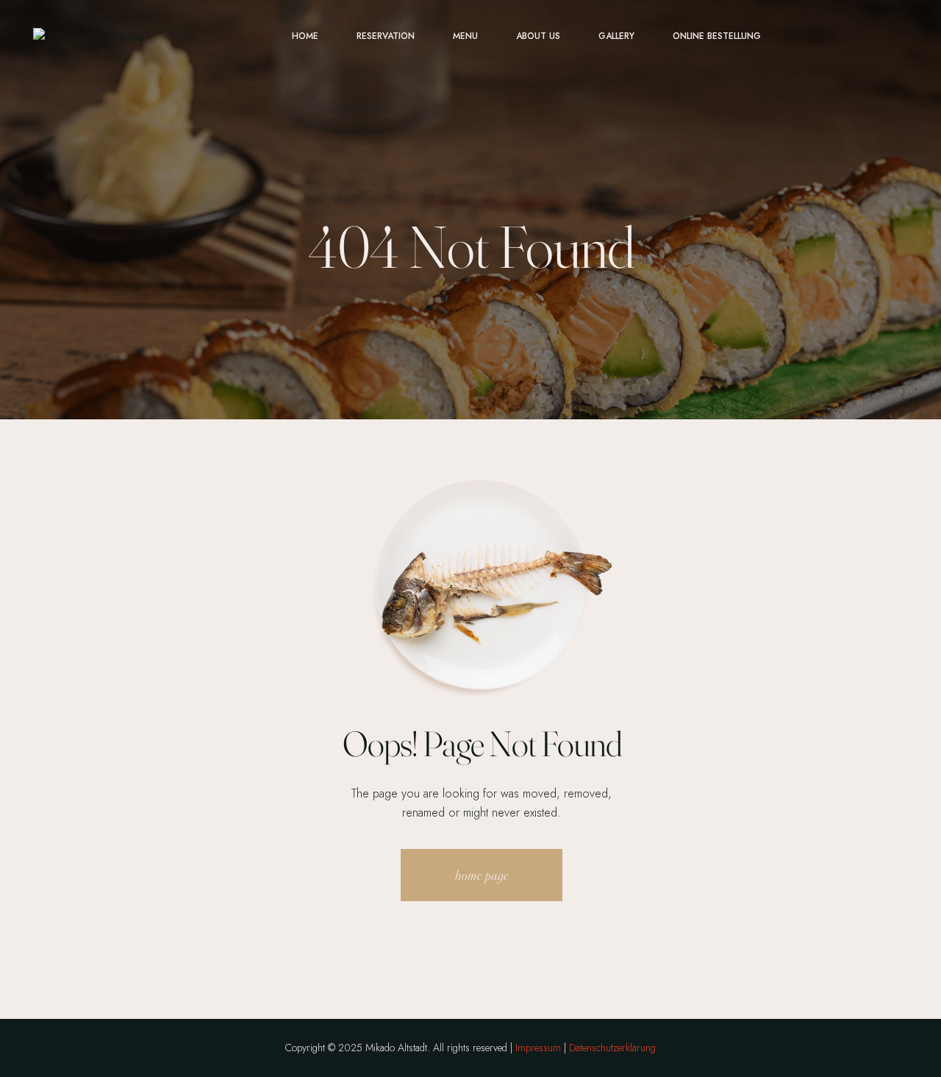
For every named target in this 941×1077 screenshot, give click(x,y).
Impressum (538, 1047)
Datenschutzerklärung (612, 1047)
